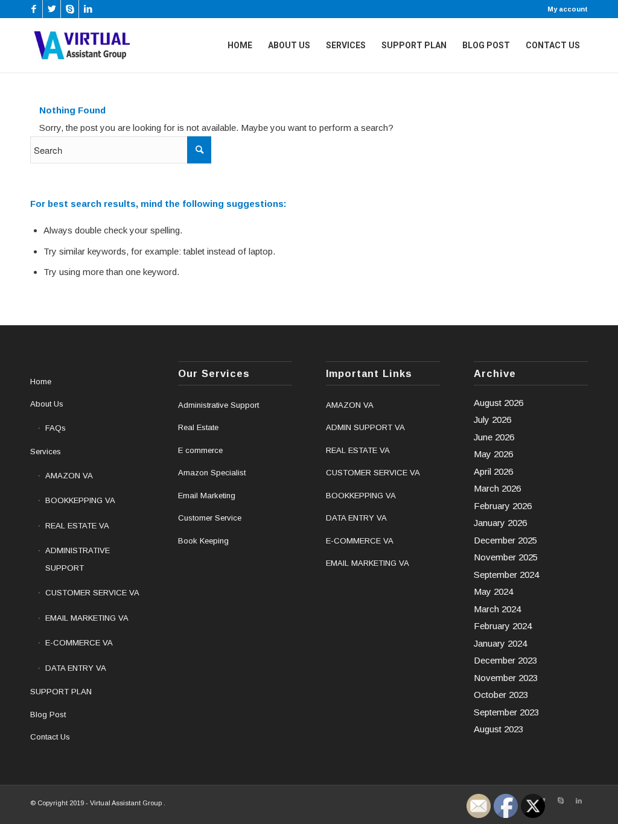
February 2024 (503, 626)
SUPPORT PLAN (61, 691)
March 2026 (497, 488)
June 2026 (494, 437)
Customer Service (209, 517)
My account (567, 9)
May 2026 (493, 454)
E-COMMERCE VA (79, 642)
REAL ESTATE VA (77, 525)
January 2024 (500, 643)
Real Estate (198, 427)
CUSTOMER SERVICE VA (92, 592)
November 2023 (506, 678)
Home (40, 381)
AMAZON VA (69, 475)
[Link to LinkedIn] (88, 9)
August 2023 (498, 729)
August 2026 (498, 403)
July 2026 (492, 419)
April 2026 (493, 471)
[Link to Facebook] (33, 9)
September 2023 (506, 712)
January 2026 (500, 523)
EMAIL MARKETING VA (87, 618)
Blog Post (48, 714)
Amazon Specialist (212, 472)
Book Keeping (203, 540)
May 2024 (493, 591)
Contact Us (50, 736)
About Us (46, 403)
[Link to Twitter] (51, 9)
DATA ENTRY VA (75, 668)
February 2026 (503, 506)
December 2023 (505, 660)
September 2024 (506, 574)
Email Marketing (206, 495)
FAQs (55, 428)
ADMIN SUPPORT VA (365, 427)
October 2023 (501, 694)
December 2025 (505, 540)
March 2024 (497, 609)
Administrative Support (218, 405)
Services (45, 451)
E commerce (200, 450)
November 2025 (506, 557)
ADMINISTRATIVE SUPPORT (77, 559)
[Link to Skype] (69, 9)
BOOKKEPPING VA (80, 500)
